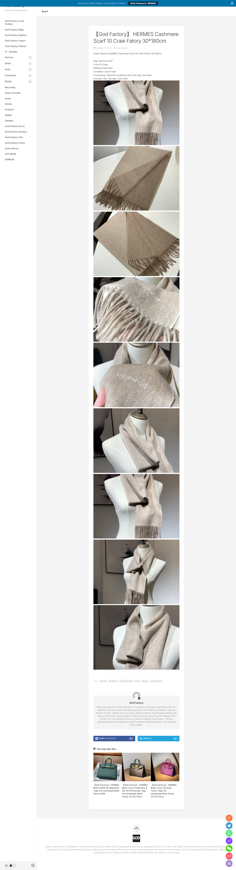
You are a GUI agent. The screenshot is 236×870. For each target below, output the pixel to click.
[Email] (229, 856)
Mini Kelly (10, 87)
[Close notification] (232, 3)
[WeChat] (229, 848)
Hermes (9, 57)
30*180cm (113, 681)
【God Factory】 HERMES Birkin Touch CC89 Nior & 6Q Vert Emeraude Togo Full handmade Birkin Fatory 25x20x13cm (135, 791)
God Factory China (15, 143)
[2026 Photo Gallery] (229, 818)
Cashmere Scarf (126, 681)
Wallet (8, 115)
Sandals (9, 120)
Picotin (8, 104)
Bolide (8, 81)
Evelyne (9, 109)
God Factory (122, 48)
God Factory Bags (14, 29)
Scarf (45, 11)
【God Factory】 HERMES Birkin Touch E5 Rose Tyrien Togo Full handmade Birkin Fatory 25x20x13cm (164, 791)
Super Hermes (156, 681)
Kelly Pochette (13, 93)
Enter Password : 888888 (143, 3)
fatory (137, 681)
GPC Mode (10, 154)
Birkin (8, 63)
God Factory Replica (15, 35)
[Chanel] (229, 840)
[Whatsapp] (229, 833)
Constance (10, 75)
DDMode (9, 159)
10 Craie (103, 681)
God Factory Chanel (15, 46)
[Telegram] (229, 825)
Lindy (8, 98)
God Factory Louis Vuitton (14, 22)
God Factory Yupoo (15, 40)
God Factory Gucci (15, 126)
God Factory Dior (14, 137)
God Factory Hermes (16, 131)
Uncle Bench (11, 148)
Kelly (7, 69)
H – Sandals (11, 51)
